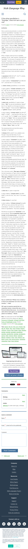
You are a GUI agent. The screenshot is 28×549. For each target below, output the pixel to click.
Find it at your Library (14, 375)
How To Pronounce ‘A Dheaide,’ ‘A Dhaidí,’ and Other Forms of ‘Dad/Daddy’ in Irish (12, 320)
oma (10, 339)
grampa (3, 332)
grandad (8, 332)
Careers (14, 472)
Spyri (9, 341)
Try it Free (11, 2)
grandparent (22, 334)
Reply (23, 395)
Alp (24, 326)
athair (14, 328)
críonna (9, 330)
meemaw (20, 335)
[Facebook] (14, 524)
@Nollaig (5, 405)
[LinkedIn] (19, 524)
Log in (19, 2)
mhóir (12, 337)
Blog (14, 469)
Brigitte (22, 328)
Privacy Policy (15, 537)
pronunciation (15, 339)
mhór (16, 337)
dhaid (19, 330)
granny (3, 335)
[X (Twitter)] (9, 524)
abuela (6, 326)
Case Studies (14, 479)
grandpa (16, 334)
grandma (3, 334)
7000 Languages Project (14, 491)
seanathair (22, 339)
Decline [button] (17, 546)
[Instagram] (3, 524)
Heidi (7, 335)
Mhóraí (20, 337)
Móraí (2, 339)
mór (23, 337)
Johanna (11, 335)
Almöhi (21, 326)
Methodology (14, 485)
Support (14, 501)
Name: (3, 418)
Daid (12, 330)
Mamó (15, 335)
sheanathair (4, 341)
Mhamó (3, 337)
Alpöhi (7, 328)
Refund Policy (14, 506)
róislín (7, 24)
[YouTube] (24, 524)
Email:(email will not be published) (11, 425)
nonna (6, 339)
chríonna (3, 330)
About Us (14, 466)
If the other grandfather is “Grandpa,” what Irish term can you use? (13, 20)
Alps (11, 328)
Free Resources (14, 488)
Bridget (18, 328)
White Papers (14, 482)
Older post (7, 456)
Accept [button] (10, 546)
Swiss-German (15, 341)
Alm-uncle (16, 326)
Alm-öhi (11, 326)
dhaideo (24, 330)
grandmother (10, 334)
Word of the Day (14, 493)
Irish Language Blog (14, 8)
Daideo (16, 330)
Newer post (21, 456)
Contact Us (14, 504)
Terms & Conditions (14, 512)
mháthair (8, 337)
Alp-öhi (3, 328)
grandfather (19, 332)
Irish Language (20, 24)
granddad (13, 332)
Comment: (4, 432)
